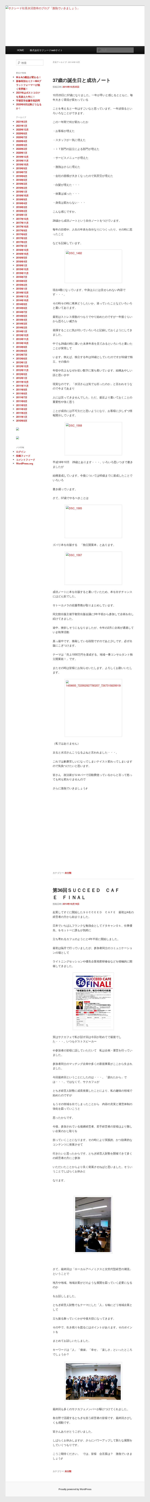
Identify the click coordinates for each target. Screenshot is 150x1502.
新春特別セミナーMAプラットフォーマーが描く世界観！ (28, 84)
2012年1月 (21, 378)
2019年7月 (21, 172)
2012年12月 (22, 366)
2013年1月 (21, 362)
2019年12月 (22, 156)
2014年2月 (21, 327)
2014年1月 (21, 331)
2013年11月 (22, 339)
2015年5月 (21, 281)
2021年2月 (21, 121)
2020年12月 (22, 129)
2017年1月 (21, 246)
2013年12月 (22, 335)
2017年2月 (21, 242)
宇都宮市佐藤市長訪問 (28, 100)
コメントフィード (25, 459)
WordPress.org (24, 463)
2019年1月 (21, 191)
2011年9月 (21, 389)
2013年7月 (21, 354)
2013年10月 (22, 343)
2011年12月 (22, 382)
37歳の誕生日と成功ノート (82, 80)
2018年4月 (21, 203)
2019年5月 (21, 180)
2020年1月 (21, 152)
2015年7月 (21, 277)
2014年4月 (21, 319)
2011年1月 (21, 416)
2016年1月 (21, 265)
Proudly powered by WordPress (75, 1489)
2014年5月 (21, 316)
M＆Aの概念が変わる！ (28, 77)
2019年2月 (21, 187)
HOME (20, 50)
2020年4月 (21, 141)
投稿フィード (23, 455)
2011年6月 (21, 401)
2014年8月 (21, 308)
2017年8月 (21, 234)
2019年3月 (21, 183)
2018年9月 (21, 199)
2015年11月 (22, 273)
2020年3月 (21, 145)
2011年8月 (21, 393)
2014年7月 (21, 312)
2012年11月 (22, 370)
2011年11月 (22, 385)
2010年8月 (21, 420)
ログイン (21, 451)
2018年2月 (21, 211)
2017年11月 (22, 222)
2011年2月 (21, 413)
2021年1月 (21, 125)
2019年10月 (22, 164)
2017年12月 (22, 219)
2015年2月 (21, 285)
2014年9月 (21, 304)
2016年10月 (22, 253)
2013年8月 (21, 350)
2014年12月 (22, 292)
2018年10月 (22, 195)
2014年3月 (21, 323)
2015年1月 (21, 288)
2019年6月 (21, 176)
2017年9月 (21, 230)
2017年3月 (21, 238)
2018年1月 (21, 214)
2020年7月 (21, 137)
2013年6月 (21, 358)
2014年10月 (22, 300)
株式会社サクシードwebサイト (46, 50)
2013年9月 (21, 347)
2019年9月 (21, 168)
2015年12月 (22, 269)
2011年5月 (21, 405)
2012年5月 (21, 374)
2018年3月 (21, 207)
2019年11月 (22, 160)
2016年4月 (21, 261)
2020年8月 (21, 133)
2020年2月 (21, 149)
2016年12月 (22, 250)
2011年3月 (21, 409)
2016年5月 (21, 257)
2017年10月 (22, 226)
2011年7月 (21, 397)
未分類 (68, 872)
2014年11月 (22, 296)
